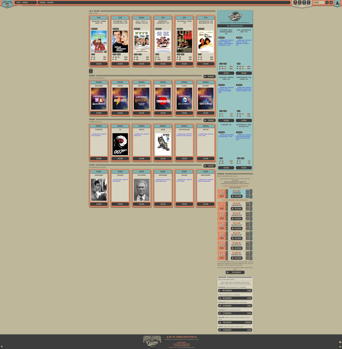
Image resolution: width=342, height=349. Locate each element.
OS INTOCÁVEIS (98, 129)
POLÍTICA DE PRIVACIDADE (181, 344)
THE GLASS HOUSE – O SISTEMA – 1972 (184, 22)
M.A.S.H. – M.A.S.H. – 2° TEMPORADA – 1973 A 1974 (141, 22)
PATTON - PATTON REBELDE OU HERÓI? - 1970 (244, 31)
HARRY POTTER (141, 86)
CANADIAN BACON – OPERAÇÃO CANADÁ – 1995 (99, 22)
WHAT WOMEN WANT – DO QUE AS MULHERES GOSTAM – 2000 (120, 22)
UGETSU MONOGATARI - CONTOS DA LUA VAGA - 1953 (243, 125)
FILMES (18, 2)
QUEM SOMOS (181, 342)
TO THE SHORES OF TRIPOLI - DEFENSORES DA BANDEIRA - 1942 (226, 31)
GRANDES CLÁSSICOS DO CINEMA (5, 2)
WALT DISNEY (206, 86)
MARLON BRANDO (99, 175)
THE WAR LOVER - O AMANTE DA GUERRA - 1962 (226, 78)
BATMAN (163, 129)
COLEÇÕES (209, 166)
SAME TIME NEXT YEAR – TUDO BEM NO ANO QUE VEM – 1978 (206, 22)
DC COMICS (184, 86)
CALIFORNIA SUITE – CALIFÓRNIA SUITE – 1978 (163, 22)
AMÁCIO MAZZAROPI (205, 175)
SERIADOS (25, 2)
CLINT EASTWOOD (142, 175)
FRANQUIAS (42, 2)
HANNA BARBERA (99, 86)
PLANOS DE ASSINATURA (181, 345)
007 (120, 129)
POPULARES (50, 2)
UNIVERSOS (209, 76)
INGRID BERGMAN (163, 175)
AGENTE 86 (141, 129)
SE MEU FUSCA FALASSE (184, 129)
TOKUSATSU (163, 86)
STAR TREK (120, 86)
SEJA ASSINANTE (234, 272)
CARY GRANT (184, 175)
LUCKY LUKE (206, 129)
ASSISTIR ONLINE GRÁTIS (235, 26)
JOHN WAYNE (120, 175)
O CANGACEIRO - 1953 (226, 125)
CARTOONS (19, 6)
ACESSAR (98, 64)
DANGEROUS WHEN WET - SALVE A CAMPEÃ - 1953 (244, 78)
